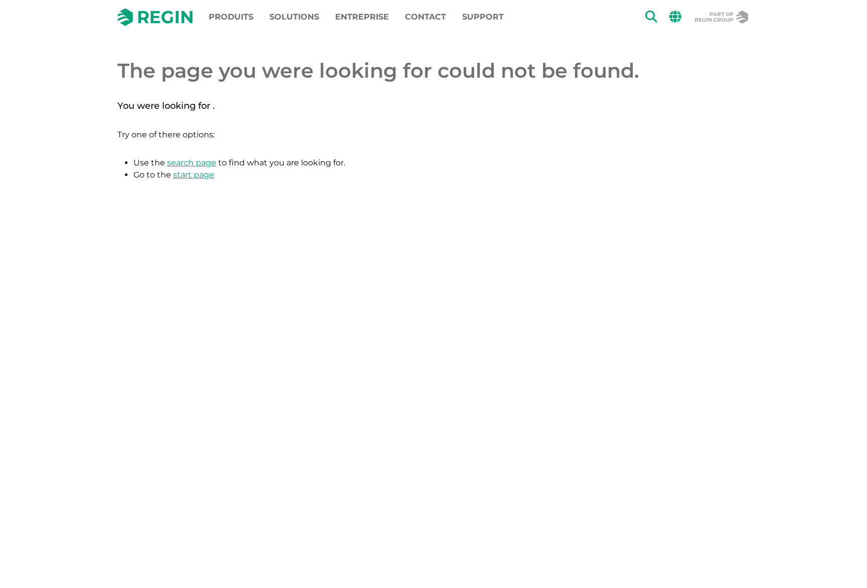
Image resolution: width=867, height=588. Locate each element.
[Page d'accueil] (155, 17)
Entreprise (362, 17)
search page (191, 162)
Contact (425, 17)
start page (193, 174)
